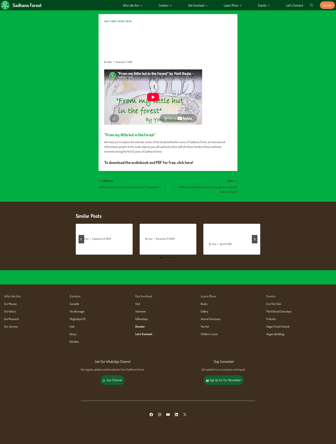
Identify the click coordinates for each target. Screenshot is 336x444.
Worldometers (92, 232)
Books (204, 304)
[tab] (161, 257)
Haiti (107, 21)
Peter (109, 61)
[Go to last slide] (81, 239)
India (113, 21)
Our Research (11, 319)
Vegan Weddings (275, 334)
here (188, 162)
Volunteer (140, 311)
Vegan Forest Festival (277, 326)
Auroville (74, 304)
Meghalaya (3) (77, 319)
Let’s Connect (294, 5)
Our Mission (10, 304)
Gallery (204, 311)
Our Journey (11, 326)
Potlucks (271, 319)
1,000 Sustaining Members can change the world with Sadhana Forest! (208, 187)
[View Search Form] (311, 5)
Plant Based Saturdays (279, 311)
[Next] (254, 239)
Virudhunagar (77, 311)
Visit (137, 304)
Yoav (86, 238)
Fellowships (141, 319)
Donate (327, 5)
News (129, 21)
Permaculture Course (160, 232)
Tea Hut (205, 326)
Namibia (74, 341)
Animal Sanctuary (210, 319)
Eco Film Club (273, 304)
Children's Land (209, 334)
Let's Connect (143, 334)
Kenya (121, 21)
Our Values (10, 311)
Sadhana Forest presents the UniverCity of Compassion (129, 184)
